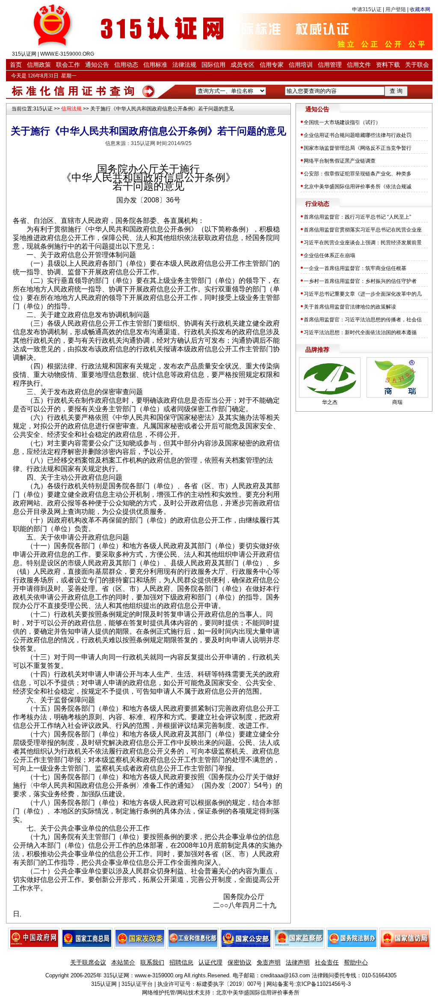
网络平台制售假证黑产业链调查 (340, 161)
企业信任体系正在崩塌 (329, 255)
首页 (16, 64)
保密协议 (240, 962)
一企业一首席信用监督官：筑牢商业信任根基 (355, 268)
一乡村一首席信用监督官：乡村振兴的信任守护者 (360, 281)
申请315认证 (367, 9)
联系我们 (152, 962)
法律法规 (184, 64)
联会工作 (68, 64)
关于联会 (417, 64)
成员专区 (243, 64)
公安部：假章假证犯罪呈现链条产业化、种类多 (357, 174)
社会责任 (327, 962)
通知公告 (97, 64)
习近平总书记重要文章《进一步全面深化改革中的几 (363, 294)
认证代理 (210, 962)
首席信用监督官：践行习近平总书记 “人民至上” (358, 217)
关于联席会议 (88, 962)
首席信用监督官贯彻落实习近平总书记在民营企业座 (363, 230)
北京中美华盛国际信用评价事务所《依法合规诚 (357, 187)
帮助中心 (356, 962)
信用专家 (272, 64)
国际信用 (213, 64)
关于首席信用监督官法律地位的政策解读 (350, 307)
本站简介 (123, 962)
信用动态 (126, 64)
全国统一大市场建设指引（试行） (342, 122)
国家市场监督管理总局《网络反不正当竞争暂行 (357, 148)
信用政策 (39, 64)
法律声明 (298, 962)
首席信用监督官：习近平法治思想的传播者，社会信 (363, 320)
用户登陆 (395, 9)
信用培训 (301, 64)
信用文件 (359, 64)
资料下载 (388, 64)
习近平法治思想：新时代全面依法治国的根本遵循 (360, 332)
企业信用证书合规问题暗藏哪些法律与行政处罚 (357, 135)
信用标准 (155, 64)
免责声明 (269, 962)
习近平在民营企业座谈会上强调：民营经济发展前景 (363, 243)
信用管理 (330, 64)
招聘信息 (181, 962)
